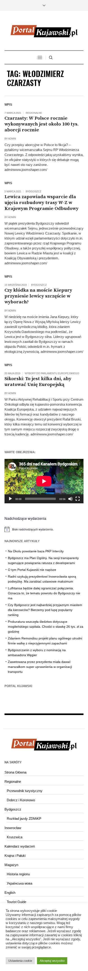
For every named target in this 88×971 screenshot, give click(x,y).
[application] (44, 481)
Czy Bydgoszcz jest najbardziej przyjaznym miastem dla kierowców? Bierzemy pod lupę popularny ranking (45, 610)
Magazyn (11, 865)
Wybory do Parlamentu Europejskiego (52, 373)
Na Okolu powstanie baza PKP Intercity (36, 551)
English (10, 892)
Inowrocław (13, 828)
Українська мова (19, 883)
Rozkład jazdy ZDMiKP (24, 818)
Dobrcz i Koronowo (21, 800)
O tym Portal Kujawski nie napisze (32, 569)
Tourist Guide (16, 902)
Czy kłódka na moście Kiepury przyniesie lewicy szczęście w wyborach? (38, 296)
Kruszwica (14, 837)
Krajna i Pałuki (15, 855)
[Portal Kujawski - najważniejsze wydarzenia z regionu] (44, 31)
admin (12, 138)
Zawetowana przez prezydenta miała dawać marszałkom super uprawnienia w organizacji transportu (40, 667)
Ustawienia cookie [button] (20, 960)
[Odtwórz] (10, 499)
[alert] (44, 529)
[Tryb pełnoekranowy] (77, 499)
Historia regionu (18, 874)
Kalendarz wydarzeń (20, 846)
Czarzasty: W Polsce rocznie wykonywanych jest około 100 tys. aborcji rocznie (42, 124)
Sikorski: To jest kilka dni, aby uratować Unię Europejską (38, 382)
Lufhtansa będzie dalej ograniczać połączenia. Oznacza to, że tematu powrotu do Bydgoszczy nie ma (44, 593)
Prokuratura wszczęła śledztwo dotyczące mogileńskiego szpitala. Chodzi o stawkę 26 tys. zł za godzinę (45, 626)
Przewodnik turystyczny (24, 791)
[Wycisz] (70, 499)
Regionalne (34, 113)
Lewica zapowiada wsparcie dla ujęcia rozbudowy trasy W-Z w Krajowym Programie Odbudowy (42, 202)
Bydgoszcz (33, 191)
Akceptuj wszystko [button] (52, 960)
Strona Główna (15, 772)
